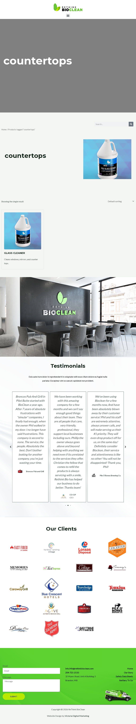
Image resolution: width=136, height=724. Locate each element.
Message (7, 677)
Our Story (128, 672)
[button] (68, 15)
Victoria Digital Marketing (77, 716)
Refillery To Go (126, 680)
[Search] (131, 124)
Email (5, 666)
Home (4, 129)
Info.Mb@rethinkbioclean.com (79, 668)
